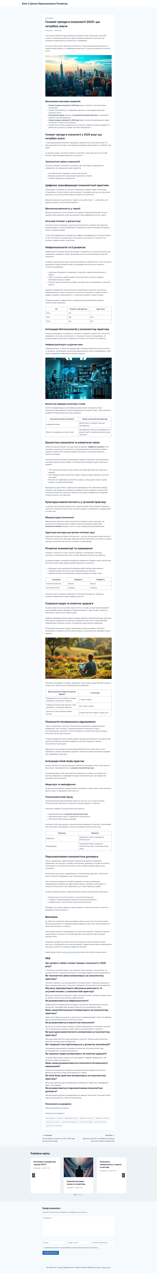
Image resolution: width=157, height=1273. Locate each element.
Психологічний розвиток (69, 1122)
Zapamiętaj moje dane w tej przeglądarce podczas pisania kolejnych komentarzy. (71, 1248)
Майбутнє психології (102, 1118)
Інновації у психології (87, 1118)
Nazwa (46, 1243)
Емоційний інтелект (71, 1118)
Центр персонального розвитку (57, 1108)
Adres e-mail (73, 1243)
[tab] (74, 1194)
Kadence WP (105, 1267)
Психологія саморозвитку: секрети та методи (111, 1164)
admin (50, 30)
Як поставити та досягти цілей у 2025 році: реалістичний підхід (58, 1138)
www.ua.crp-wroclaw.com (70, 952)
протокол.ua (96, 192)
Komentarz (47, 1218)
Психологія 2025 (100, 1122)
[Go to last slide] (33, 1175)
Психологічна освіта (52, 1122)
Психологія (49, 18)
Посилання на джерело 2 (55, 1113)
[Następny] (123, 1175)
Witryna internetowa (100, 1243)
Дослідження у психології (54, 1118)
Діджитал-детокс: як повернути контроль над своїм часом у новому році (99, 1138)
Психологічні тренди (86, 1122)
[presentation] (78, 1167)
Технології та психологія (54, 1125)
